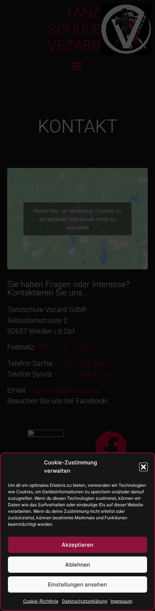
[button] (143, 467)
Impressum (121, 601)
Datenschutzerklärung (84, 601)
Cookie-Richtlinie (40, 601)
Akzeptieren (77, 544)
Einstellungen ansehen (77, 584)
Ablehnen (77, 564)
